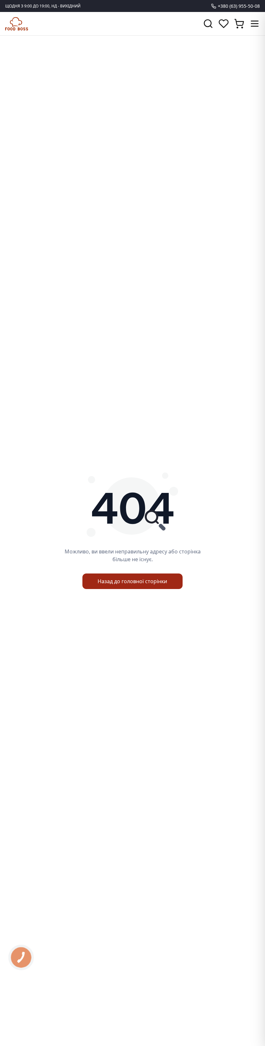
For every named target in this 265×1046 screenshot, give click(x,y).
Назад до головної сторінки (132, 581)
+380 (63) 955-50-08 (239, 6)
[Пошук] (208, 23)
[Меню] (254, 23)
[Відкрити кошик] (239, 23)
